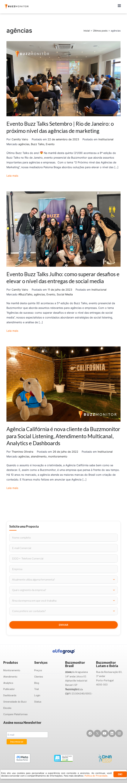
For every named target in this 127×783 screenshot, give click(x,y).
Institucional (105, 139)
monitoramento (57, 456)
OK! (120, 774)
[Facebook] (90, 733)
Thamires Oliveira (22, 451)
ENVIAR (63, 624)
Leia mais (12, 175)
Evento (50, 144)
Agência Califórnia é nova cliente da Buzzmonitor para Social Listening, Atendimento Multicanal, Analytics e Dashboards (63, 436)
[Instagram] (119, 733)
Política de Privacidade (96, 775)
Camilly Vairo (20, 139)
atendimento (39, 456)
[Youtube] (104, 733)
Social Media (65, 294)
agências (23, 144)
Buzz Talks (37, 144)
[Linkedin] (112, 733)
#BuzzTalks (25, 294)
